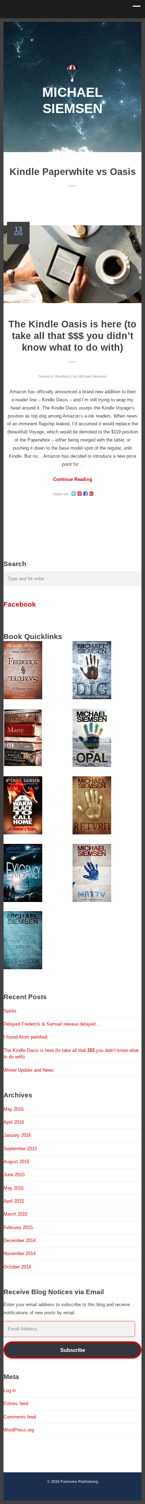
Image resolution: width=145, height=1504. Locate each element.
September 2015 (20, 1148)
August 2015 (16, 1161)
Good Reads (94, 28)
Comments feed (20, 1417)
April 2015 (14, 1201)
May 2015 (14, 1188)
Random (62, 376)
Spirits (10, 1011)
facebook (51, 28)
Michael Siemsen (92, 376)
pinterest (72, 28)
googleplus (61, 28)
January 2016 (17, 1135)
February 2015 (18, 1227)
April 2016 (14, 1122)
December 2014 (20, 1240)
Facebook (20, 604)
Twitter (40, 28)
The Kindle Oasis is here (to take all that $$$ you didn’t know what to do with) (72, 336)
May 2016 (14, 1109)
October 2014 (17, 1267)
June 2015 (14, 1174)
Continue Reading (72, 479)
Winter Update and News (29, 1070)
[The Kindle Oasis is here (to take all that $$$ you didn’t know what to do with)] (72, 264)
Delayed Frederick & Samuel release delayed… (52, 1024)
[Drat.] (72, 80)
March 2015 (15, 1214)
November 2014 (20, 1253)
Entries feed (16, 1403)
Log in (10, 1390)
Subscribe (72, 1350)
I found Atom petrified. (26, 1037)
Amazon (105, 28)
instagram (83, 28)
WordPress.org (19, 1430)
